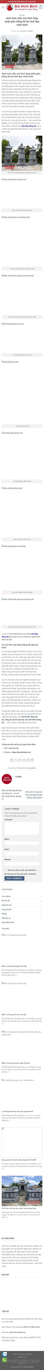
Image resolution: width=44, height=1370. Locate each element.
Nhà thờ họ (6, 918)
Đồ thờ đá (6, 901)
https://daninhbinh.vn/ (21, 752)
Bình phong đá (10, 1362)
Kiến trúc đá (6, 905)
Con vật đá (6, 896)
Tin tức (22, 15)
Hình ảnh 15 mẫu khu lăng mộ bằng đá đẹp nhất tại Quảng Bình (33, 795)
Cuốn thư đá (35, 1360)
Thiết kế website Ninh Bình (22, 1354)
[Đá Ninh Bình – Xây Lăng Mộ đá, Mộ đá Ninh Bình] (21, 7)
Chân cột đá (22, 1362)
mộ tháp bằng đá (28, 126)
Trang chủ (8, 1360)
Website (8, 859)
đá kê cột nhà (18, 720)
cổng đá (8, 720)
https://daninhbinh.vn (17, 1332)
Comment (9, 820)
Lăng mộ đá (6, 909)
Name (7, 839)
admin (31, 31)
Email (7, 849)
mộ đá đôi (25, 717)
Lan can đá (22, 1363)
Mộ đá (4, 914)
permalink (32, 768)
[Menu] (3, 7)
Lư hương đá (34, 1362)
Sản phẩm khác (8, 922)
